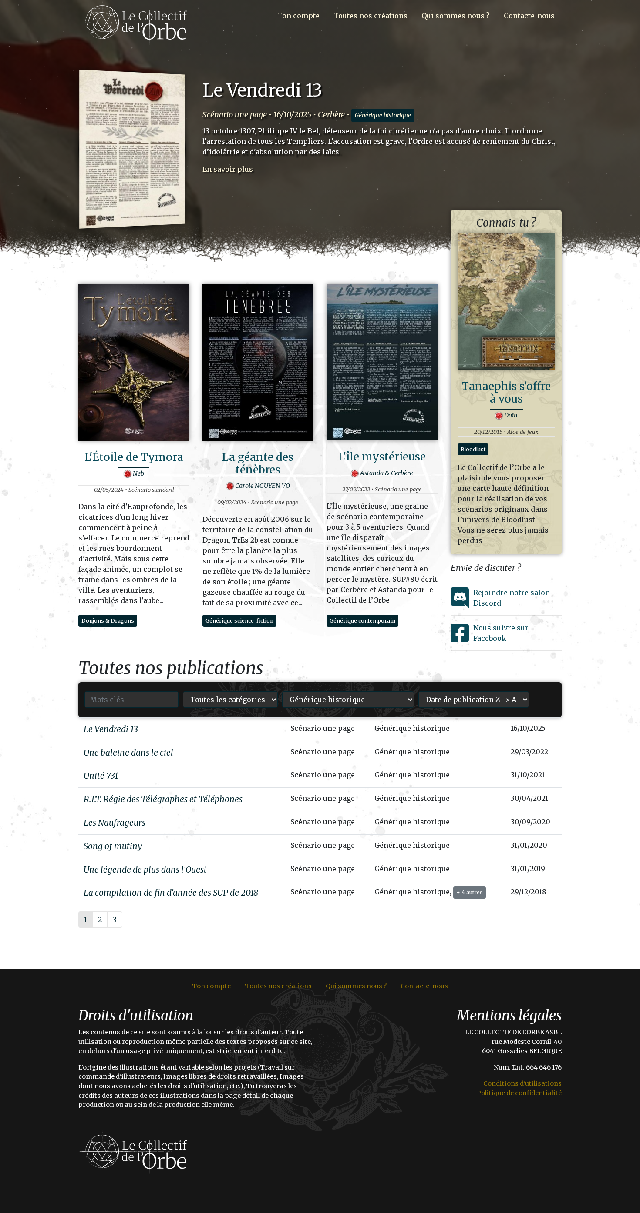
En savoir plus (227, 169)
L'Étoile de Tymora (133, 457)
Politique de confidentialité (519, 1093)
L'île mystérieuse (382, 456)
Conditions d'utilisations (522, 1083)
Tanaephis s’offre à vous (506, 393)
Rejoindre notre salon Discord (511, 597)
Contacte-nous (529, 15)
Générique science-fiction (239, 620)
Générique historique (383, 115)
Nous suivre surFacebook (501, 633)
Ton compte (298, 15)
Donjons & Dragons (107, 620)
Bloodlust (473, 449)
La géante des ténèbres (257, 463)
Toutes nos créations (370, 15)
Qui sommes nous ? (455, 15)
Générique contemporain (362, 620)
